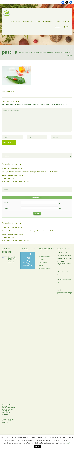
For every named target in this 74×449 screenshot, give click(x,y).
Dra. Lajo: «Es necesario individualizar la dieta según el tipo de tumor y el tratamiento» (30, 172)
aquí (67, 443)
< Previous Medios (8, 92)
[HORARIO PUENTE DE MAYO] (4, 328)
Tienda (41, 265)
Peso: (6, 203)
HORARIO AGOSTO (8, 178)
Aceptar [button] (37, 446)
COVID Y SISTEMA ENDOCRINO (12, 175)
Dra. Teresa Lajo (44, 256)
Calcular (37, 213)
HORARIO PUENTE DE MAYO (12, 168)
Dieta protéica (43, 262)
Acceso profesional (45, 269)
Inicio (40, 253)
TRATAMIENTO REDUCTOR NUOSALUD (15, 181)
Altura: (6, 208)
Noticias (41, 259)
